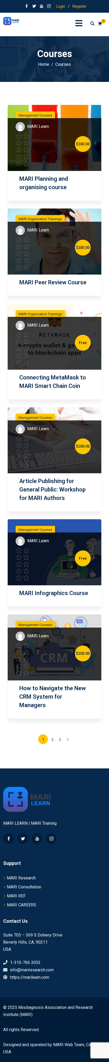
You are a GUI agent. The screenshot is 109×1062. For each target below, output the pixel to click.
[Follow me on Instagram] (49, 6)
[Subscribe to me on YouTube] (41, 6)
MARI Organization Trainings (40, 219)
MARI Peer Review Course (53, 282)
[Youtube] (37, 838)
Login (60, 6)
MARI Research (21, 877)
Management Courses (35, 115)
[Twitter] (22, 838)
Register (79, 6)
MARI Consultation (24, 886)
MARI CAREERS (21, 904)
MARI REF (16, 895)
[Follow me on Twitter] (34, 6)
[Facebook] (8, 838)
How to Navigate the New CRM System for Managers (52, 696)
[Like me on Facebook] (27, 6)
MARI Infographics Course (53, 593)
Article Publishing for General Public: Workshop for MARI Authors (52, 489)
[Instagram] (51, 838)
